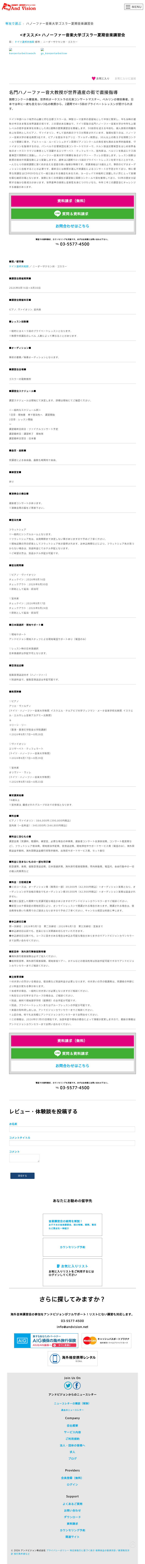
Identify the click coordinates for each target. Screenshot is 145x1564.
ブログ (72, 1458)
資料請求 (72, 1523)
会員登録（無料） (72, 1478)
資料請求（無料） (72, 201)
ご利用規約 (73, 1439)
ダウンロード (72, 1517)
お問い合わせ (72, 1510)
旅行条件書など (22, 1554)
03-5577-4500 (72, 1320)
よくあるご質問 (73, 1504)
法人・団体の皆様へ (72, 1445)
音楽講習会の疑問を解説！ (72, 1224)
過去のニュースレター (72, 1410)
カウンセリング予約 (72, 1247)
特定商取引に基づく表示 (82, 1550)
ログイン (72, 1484)
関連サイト (73, 1537)
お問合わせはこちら (72, 226)
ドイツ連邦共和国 (24, 42)
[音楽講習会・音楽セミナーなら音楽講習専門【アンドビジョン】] (19, 7)
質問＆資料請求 (75, 214)
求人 (72, 1452)
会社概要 (72, 1425)
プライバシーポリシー (57, 1550)
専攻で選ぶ (13, 23)
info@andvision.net (72, 1327)
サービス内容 (72, 1432)
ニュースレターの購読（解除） (72, 1403)
